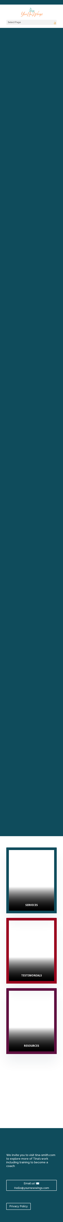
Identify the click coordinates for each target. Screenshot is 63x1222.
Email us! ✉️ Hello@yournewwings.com (31, 1186)
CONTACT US (32, 823)
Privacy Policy (18, 1206)
